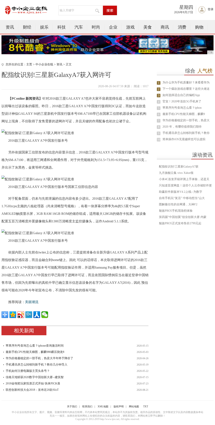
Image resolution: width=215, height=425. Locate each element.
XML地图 (103, 406)
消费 (182, 27)
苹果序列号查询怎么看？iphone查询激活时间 (35, 345)
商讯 (165, 27)
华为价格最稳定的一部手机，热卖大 (186, 120)
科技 (61, 27)
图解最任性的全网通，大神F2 (178, 204)
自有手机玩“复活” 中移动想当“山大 (182, 198)
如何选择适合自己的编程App (181, 95)
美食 (147, 27)
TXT (145, 406)
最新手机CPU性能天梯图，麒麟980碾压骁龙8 (35, 352)
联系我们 (87, 406)
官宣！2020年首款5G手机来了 (182, 101)
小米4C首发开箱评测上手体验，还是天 (184, 179)
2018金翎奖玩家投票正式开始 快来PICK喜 (33, 383)
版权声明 (119, 406)
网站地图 (134, 406)
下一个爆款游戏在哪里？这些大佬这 (186, 88)
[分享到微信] (44, 314)
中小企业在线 (44, 64)
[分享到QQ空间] (12, 314)
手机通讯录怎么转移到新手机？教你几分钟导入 (36, 364)
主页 (29, 64)
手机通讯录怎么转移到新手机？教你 (186, 133)
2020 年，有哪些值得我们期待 (182, 126)
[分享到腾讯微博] (28, 314)
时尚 (96, 27)
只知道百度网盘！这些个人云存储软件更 (185, 185)
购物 (199, 27)
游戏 (130, 27)
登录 (211, 9)
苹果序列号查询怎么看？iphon (182, 107)
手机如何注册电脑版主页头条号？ (28, 370)
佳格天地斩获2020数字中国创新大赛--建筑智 (35, 377)
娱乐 (44, 27)
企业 (113, 27)
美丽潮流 (31, 302)
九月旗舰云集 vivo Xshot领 (176, 172)
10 (158, 139)
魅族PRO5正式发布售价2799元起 (180, 223)
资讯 (10, 27)
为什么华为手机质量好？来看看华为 (186, 82)
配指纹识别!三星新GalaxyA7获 (178, 166)
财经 (27, 27)
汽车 (79, 27)
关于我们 (72, 406)
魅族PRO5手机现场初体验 (176, 210)
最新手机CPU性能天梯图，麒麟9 (184, 114)
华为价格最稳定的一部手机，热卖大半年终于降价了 (39, 358)
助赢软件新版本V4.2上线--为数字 (180, 191)
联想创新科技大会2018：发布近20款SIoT (32, 389)
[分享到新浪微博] (20, 314)
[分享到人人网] (36, 314)
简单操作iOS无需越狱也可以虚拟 (184, 139)
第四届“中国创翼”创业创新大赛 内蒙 (182, 217)
